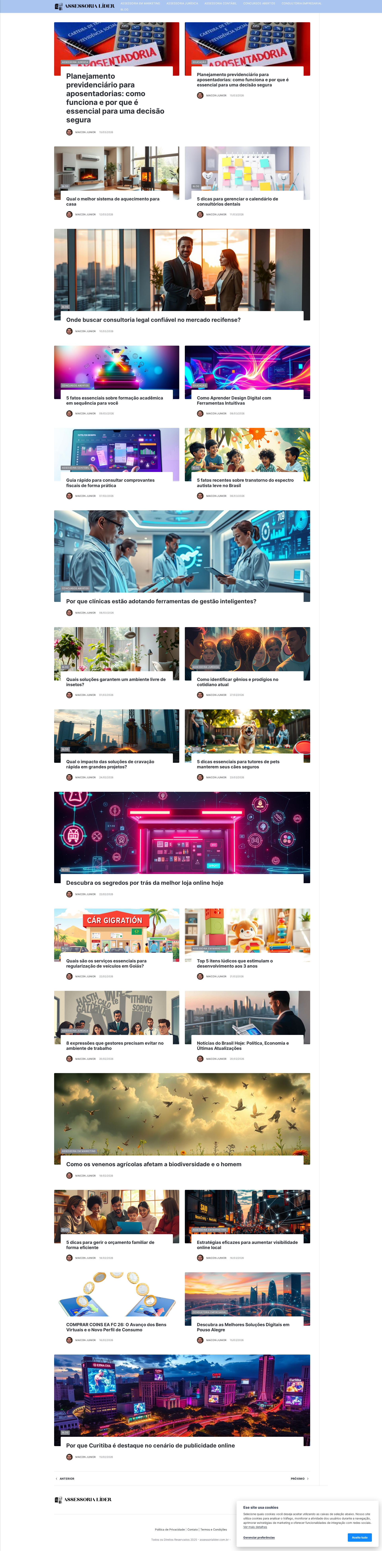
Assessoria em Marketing (140, 3)
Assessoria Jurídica (182, 3)
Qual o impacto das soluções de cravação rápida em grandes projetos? (110, 764)
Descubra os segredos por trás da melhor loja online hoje (144, 882)
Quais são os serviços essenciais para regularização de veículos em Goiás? (106, 963)
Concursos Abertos (259, 3)
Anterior (66, 1478)
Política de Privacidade (170, 1529)
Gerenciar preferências (259, 1537)
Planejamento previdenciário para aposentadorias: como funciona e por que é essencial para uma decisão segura (115, 98)
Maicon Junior (85, 132)
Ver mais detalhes (255, 1527)
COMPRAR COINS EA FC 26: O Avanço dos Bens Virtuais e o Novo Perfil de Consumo (116, 1327)
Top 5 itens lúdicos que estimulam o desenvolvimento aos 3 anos (235, 963)
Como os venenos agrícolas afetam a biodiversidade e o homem (154, 1164)
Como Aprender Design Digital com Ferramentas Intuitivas (234, 400)
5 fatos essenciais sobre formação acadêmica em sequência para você (114, 400)
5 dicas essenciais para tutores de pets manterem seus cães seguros (238, 764)
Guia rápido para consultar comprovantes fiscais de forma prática (110, 483)
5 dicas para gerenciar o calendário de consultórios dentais (237, 201)
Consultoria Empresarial (302, 3)
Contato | (193, 1529)
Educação (199, 62)
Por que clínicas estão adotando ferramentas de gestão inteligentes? (161, 601)
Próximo (298, 1478)
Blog (124, 9)
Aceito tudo (360, 1537)
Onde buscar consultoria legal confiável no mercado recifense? (153, 319)
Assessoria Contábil (221, 3)
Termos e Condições (213, 1529)
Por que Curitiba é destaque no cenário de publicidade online (150, 1445)
